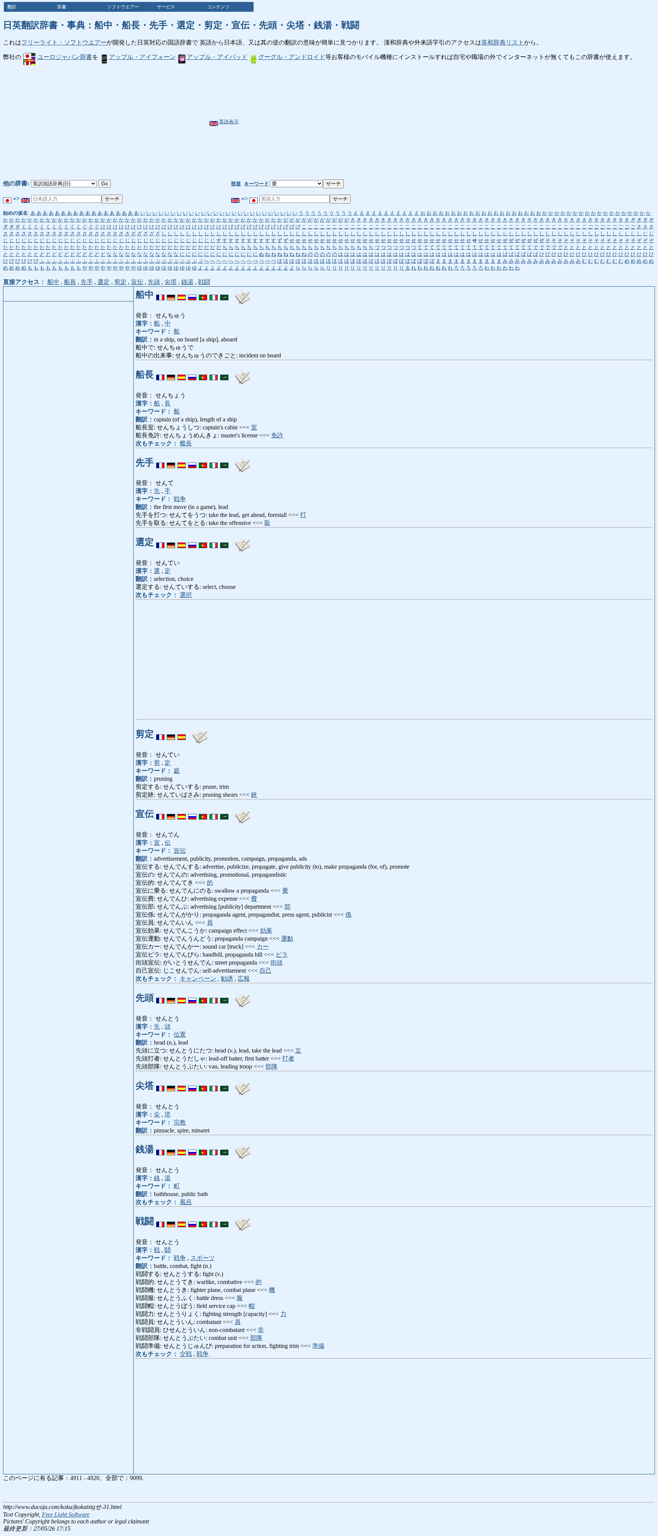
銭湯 (187, 282)
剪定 (120, 282)
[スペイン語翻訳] (181, 295)
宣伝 (137, 282)
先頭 (154, 282)
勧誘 (227, 978)
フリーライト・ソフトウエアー (64, 42)
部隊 (271, 1066)
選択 (186, 595)
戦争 (180, 499)
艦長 (186, 443)
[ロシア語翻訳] (192, 295)
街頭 (276, 962)
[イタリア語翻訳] (213, 295)
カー (263, 946)
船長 (70, 282)
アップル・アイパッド (217, 57)
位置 (180, 1034)
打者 (288, 1058)
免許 (277, 435)
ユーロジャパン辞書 (64, 57)
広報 (244, 978)
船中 (53, 282)
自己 (265, 970)
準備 (318, 1346)
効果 (266, 930)
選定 (103, 282)
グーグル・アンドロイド (291, 57)
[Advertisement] (348, 122)
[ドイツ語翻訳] (171, 295)
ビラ (282, 954)
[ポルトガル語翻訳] (203, 295)
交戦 (186, 1354)
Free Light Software (65, 1514)
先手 (87, 282)
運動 (287, 938)
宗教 (180, 1122)
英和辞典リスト (502, 42)
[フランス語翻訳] (160, 295)
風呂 (186, 1202)
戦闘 (204, 282)
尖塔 (170, 282)
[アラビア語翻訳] (224, 295)
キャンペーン (198, 978)
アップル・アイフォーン (142, 57)
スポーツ (202, 1258)
